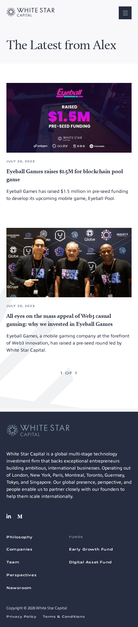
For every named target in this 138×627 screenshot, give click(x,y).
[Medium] (19, 516)
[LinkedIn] (8, 516)
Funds (76, 537)
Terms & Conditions (64, 616)
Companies (19, 549)
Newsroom (19, 588)
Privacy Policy (21, 616)
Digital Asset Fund (90, 562)
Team (12, 562)
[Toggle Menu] (125, 12)
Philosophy (19, 537)
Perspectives (21, 575)
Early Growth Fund (91, 549)
